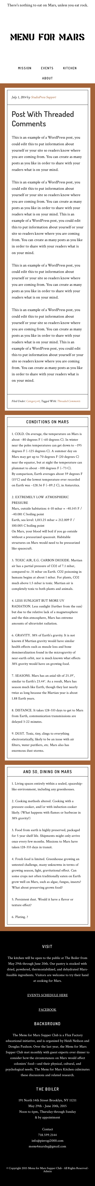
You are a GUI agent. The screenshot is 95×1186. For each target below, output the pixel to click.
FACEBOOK (47, 1009)
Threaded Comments (68, 401)
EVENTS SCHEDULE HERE (47, 995)
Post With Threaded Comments (43, 118)
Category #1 (33, 401)
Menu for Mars (47, 36)
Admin (47, 1171)
